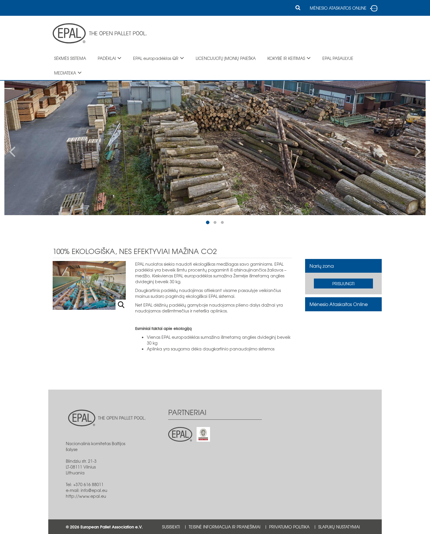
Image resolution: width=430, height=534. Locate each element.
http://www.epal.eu (86, 496)
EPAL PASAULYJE (337, 58)
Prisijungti (343, 283)
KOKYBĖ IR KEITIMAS (286, 58)
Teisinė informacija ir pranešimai (224, 527)
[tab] (343, 266)
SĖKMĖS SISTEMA (70, 58)
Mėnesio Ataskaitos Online (338, 303)
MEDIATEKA (65, 73)
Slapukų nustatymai (339, 527)
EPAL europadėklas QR (155, 58)
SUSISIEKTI (171, 527)
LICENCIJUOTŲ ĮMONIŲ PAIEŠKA (226, 58)
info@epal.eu (94, 490)
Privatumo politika (289, 527)
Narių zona (321, 265)
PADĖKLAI (107, 58)
